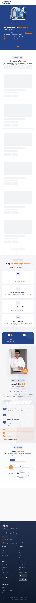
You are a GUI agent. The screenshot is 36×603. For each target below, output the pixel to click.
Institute (23, 372)
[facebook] (21, 303)
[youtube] (10, 303)
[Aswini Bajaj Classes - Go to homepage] (6, 2)
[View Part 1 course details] (18, 115)
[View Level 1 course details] (18, 87)
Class (18, 372)
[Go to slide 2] (18, 46)
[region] (18, 26)
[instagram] (18, 303)
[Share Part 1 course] (25, 126)
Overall (12, 372)
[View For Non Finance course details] (18, 144)
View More (17, 162)
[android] (14, 462)
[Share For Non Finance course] (25, 155)
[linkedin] (14, 303)
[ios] (18, 462)
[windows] (22, 462)
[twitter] (25, 303)
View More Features (18, 516)
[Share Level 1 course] (25, 97)
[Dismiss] (34, 592)
